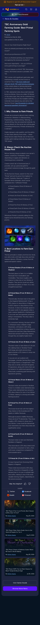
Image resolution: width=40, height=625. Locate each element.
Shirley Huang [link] (12, 516)
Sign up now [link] (19, 5)
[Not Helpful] (29, 483)
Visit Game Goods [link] (20, 583)
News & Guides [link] (11, 19)
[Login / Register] (36, 9)
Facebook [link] (27, 491)
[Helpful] (25, 483)
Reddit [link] (12, 495)
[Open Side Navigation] (3, 9)
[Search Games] (26, 9)
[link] (7, 9)
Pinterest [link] (27, 495)
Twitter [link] (12, 491)
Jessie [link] (8, 35)
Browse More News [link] (20, 589)
